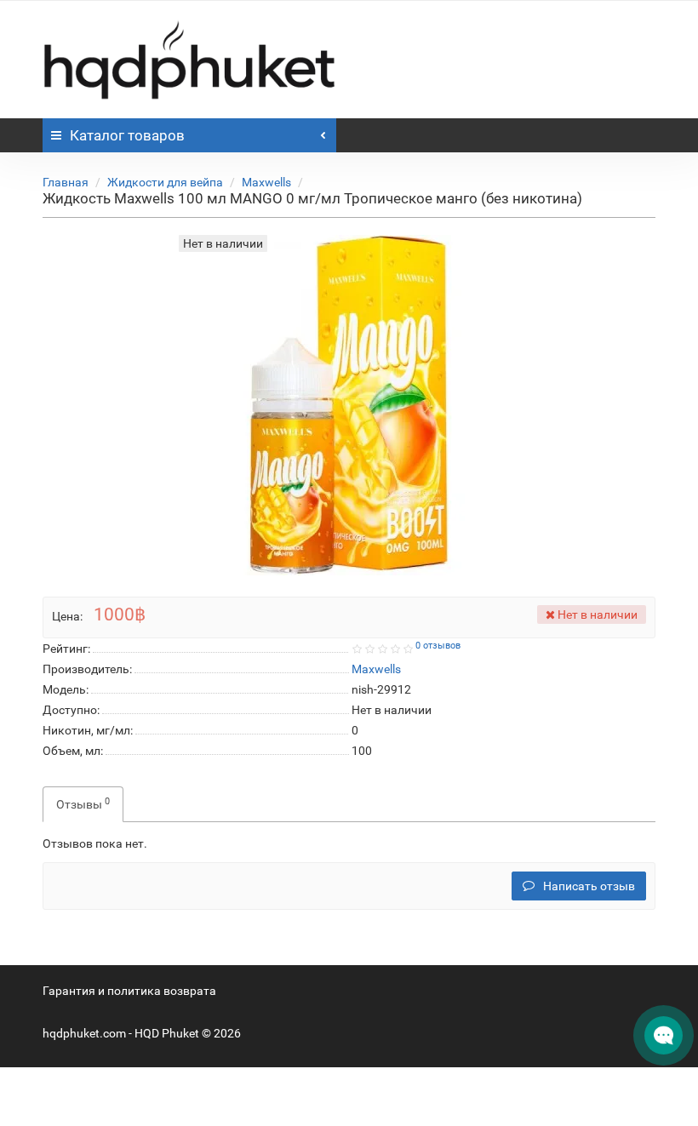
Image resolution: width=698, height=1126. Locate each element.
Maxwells (266, 182)
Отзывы (83, 803)
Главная (66, 182)
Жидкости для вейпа (165, 182)
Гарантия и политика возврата (129, 990)
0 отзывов (438, 645)
